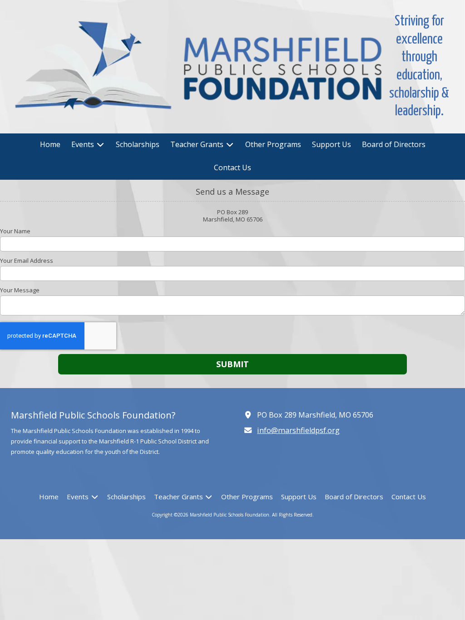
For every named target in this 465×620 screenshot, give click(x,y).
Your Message (20, 290)
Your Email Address (26, 260)
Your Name (15, 231)
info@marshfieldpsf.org (298, 430)
